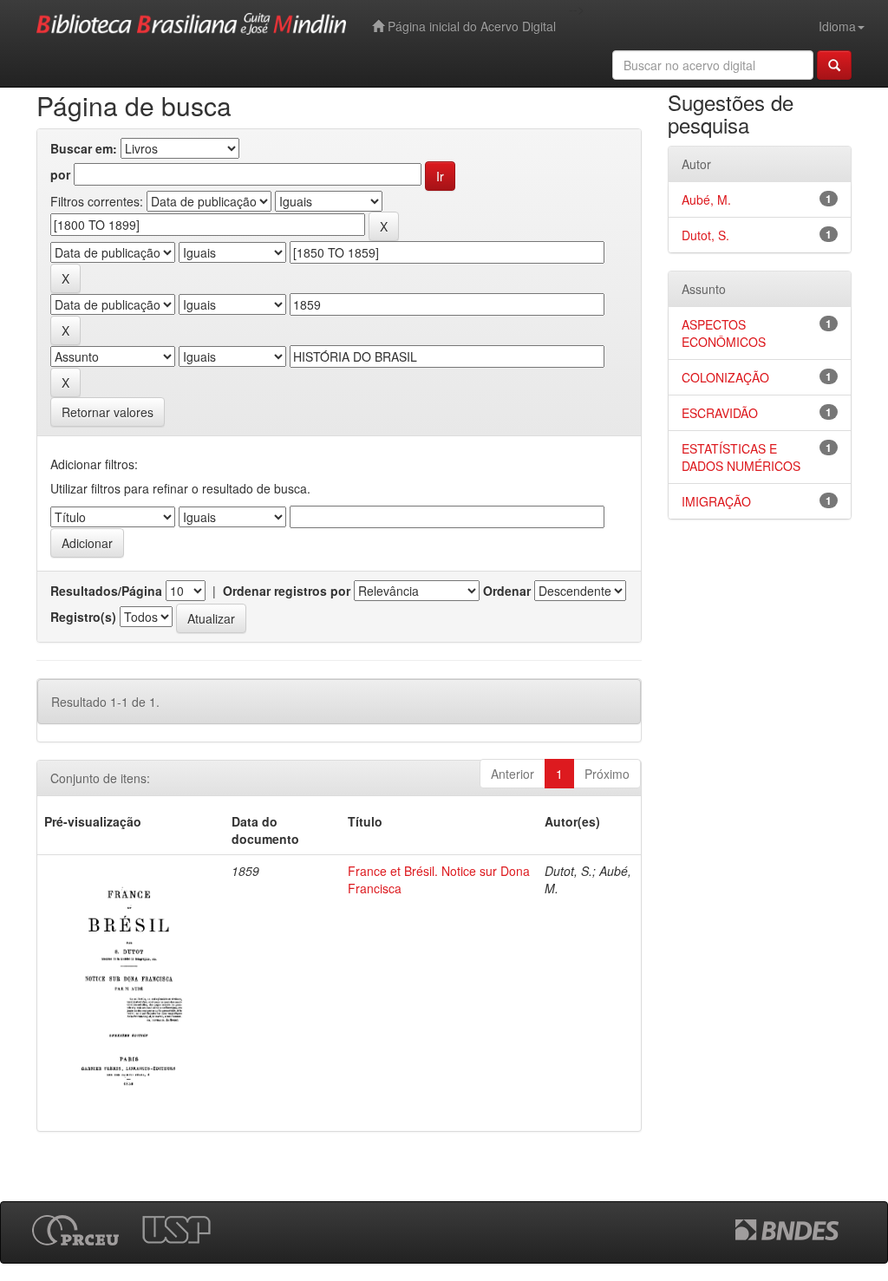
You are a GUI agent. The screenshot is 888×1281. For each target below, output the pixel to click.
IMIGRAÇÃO (716, 501)
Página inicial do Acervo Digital (470, 26)
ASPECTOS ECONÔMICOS (724, 333)
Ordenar (507, 590)
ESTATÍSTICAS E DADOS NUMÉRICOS (741, 457)
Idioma (837, 26)
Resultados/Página (106, 590)
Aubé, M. (706, 199)
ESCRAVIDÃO (720, 413)
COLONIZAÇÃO (725, 377)
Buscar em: (83, 148)
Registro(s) (83, 616)
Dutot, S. (705, 235)
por (60, 174)
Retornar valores (107, 412)
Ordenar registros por (286, 590)
